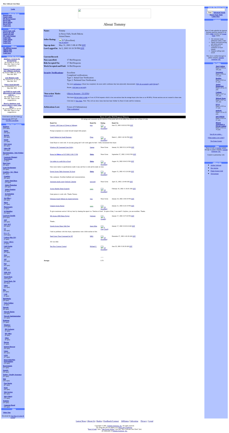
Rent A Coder (92, 429)
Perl (5, 264)
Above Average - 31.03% (78, 93)
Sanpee (92, 147)
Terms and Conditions (125, 427)
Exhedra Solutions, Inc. (217, 58)
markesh (219, 110)
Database (6, 126)
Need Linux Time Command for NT (61, 236)
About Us (91, 421)
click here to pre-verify (79, 87)
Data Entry (6, 163)
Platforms (6, 320)
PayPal (219, 148)
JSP (5, 259)
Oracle (6, 140)
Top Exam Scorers (216, 141)
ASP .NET (7, 224)
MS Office (8, 333)
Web (4, 379)
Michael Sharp (221, 98)
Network (6, 307)
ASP (5, 220)
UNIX (6, 355)
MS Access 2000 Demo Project (59, 216)
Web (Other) (8, 396)
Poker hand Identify (12, 84)
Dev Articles (214, 168)
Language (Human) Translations (10, 158)
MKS (91, 236)
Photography (8, 207)
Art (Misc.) (7, 198)
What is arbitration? (73, 109)
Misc (4, 290)
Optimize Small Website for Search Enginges (64, 199)
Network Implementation (12, 316)
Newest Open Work (216, 15)
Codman (219, 92)
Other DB (7, 148)
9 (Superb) (103, 218)
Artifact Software (216, 165)
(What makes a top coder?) (216, 138)
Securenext (219, 72)
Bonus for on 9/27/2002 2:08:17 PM (64, 154)
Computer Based (9, 405)
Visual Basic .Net (9, 281)
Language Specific (9, 215)
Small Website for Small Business (61, 137)
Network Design (9, 312)
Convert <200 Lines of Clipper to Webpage (63, 125)
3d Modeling (8, 211)
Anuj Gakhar (220, 66)
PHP (5, 268)
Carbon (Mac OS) (10, 237)
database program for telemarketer (12, 59)
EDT (84, 45)
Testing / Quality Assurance (12, 374)
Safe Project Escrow (108, 429)
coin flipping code (12, 78)
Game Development (9, 167)
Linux (6, 351)
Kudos (99, 421)
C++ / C (6, 233)
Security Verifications (53, 72)
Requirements (7, 366)
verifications (77, 84)
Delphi (6, 250)
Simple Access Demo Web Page (60, 226)
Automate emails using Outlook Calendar (63, 181)
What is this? (48, 96)
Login (13, 9)
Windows (7, 325)
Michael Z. (93, 246)
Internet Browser (9, 347)
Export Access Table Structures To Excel (62, 171)
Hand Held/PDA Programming (9, 360)
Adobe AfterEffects (11, 181)
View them (79, 101)
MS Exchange (9, 329)
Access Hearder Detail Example (59, 189)
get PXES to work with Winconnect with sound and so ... (12, 93)
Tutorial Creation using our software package (11, 70)
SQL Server (8, 144)
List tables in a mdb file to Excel (60, 161)
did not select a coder (80, 97)
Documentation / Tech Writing (13, 153)
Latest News (216, 16)
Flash (6, 388)
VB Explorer (215, 174)
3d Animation (9, 194)
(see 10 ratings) (63, 42)
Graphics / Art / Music (10, 172)
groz (91, 125)
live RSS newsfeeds (12, 120)
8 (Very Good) (104, 228)
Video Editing (8, 303)
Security (5, 370)
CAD (5, 294)
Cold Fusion (8, 246)
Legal (150, 421)
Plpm (91, 137)
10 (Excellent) (104, 127)
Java (5, 255)
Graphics (7, 176)
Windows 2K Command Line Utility (61, 147)
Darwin (6, 342)
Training (6, 401)
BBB (212, 34)
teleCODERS (220, 116)
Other (6, 285)
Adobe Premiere (10, 189)
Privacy (144, 421)
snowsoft (92, 181)
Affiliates (125, 421)
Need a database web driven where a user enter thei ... (12, 105)
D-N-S (218, 104)
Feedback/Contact (111, 421)
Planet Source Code (217, 171)
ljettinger (92, 216)
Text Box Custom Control (58, 246)
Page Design (8, 383)
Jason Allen (93, 226)
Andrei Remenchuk (220, 85)
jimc (91, 199)
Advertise (134, 421)
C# (5, 229)
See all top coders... (216, 134)
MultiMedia (7, 298)
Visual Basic (8, 277)
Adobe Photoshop (11, 185)
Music (6, 202)
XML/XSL (7, 272)
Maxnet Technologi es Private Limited (221, 124)
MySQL (6, 135)
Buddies (218, 78)
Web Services (8, 392)
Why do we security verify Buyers (147, 84)
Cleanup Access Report (57, 206)
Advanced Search (219, 12)
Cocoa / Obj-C (9, 242)
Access (6, 131)
